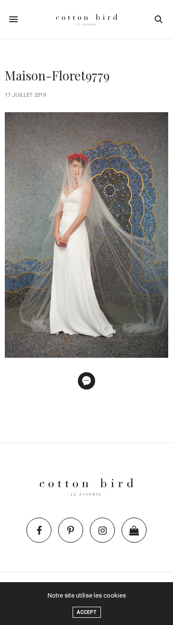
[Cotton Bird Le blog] (86, 19)
